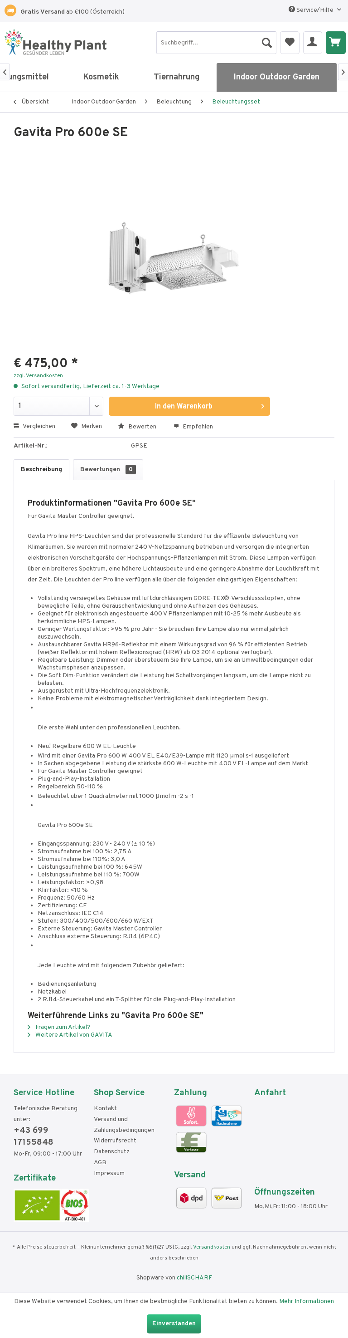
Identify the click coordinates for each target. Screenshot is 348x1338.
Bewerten (142, 427)
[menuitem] (216, 42)
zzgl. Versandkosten (38, 375)
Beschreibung (41, 469)
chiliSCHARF (194, 1278)
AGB (100, 1162)
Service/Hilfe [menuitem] (315, 10)
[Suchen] (266, 40)
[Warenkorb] (336, 42)
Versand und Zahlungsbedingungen (124, 1125)
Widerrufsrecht (115, 1141)
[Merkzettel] (290, 42)
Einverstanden (174, 1324)
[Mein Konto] (312, 42)
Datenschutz (112, 1152)
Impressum (109, 1173)
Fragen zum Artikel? (62, 1027)
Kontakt (105, 1108)
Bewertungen (106, 469)
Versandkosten (211, 1247)
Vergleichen (38, 426)
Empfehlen (197, 427)
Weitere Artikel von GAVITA (73, 1035)
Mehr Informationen (306, 1301)
